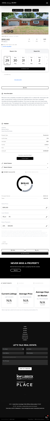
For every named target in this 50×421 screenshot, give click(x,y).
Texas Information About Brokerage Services (32, 408)
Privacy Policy (30, 419)
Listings (25, 328)
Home (25, 326)
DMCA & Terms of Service (39, 419)
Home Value (25, 336)
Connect (25, 339)
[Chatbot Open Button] (46, 417)
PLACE (39, 404)
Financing (25, 334)
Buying (25, 330)
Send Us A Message (25, 368)
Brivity (7, 419)
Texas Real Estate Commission (13, 408)
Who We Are (25, 338)
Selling (25, 332)
